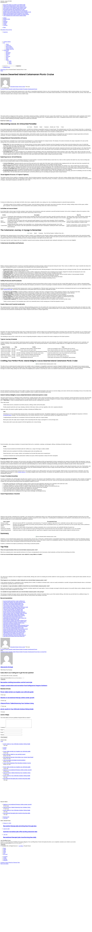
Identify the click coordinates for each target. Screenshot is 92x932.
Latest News (7, 41)
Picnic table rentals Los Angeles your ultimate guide (14, 4)
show (10, 120)
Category (6, 50)
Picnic (7, 51)
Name (2, 729)
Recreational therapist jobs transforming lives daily (14, 9)
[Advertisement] (25, 37)
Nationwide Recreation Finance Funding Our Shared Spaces (16, 14)
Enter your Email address (6, 678)
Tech (7, 58)
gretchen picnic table (8, 289)
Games (10, 63)
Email (2, 732)
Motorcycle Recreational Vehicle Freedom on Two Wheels (15, 13)
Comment (3, 727)
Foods (10, 61)
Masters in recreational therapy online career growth (14, 5)
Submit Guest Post (10, 49)
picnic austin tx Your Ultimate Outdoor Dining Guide (14, 8)
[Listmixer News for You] (6, 29)
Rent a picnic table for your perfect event (14, 754)
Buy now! (5, 854)
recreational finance (7, 415)
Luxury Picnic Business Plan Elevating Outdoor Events (17, 763)
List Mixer (21, 845)
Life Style (8, 56)
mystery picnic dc (22, 472)
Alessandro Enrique (14, 86)
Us (4, 42)
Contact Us (8, 45)
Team (4, 850)
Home (2, 69)
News (7, 55)
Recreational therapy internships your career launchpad (18, 757)
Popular (5, 747)
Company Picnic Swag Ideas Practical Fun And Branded (15, 10)
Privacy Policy (9, 46)
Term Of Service (9, 47)
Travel (10, 62)
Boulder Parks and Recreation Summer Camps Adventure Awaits (17, 11)
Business (8, 53)
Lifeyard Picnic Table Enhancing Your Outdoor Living (14, 7)
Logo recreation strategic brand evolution (14, 760)
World (7, 59)
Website (2, 734)
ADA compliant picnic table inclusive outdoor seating (14, 15)
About (7, 44)
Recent (4, 748)
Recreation (8, 52)
